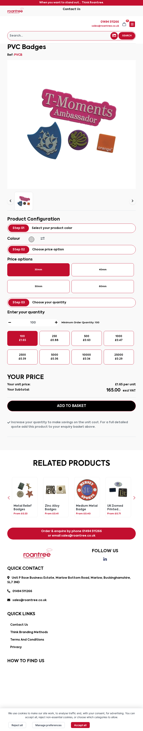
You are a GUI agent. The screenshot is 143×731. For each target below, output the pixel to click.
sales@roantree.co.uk (105, 26)
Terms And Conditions (27, 639)
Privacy (16, 647)
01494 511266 (92, 531)
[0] (124, 24)
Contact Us (71, 9)
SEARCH (127, 36)
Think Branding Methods (29, 632)
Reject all (17, 725)
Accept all (80, 725)
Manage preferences (48, 725)
